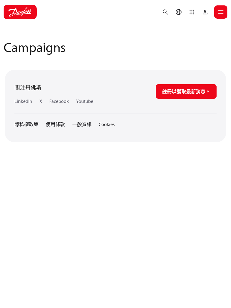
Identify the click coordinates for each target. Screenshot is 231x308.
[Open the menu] (220, 12)
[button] (192, 12)
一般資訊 (81, 124)
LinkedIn (23, 101)
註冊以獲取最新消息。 (186, 91)
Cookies (107, 124)
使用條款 (55, 124)
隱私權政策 (26, 124)
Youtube (84, 101)
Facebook (59, 101)
